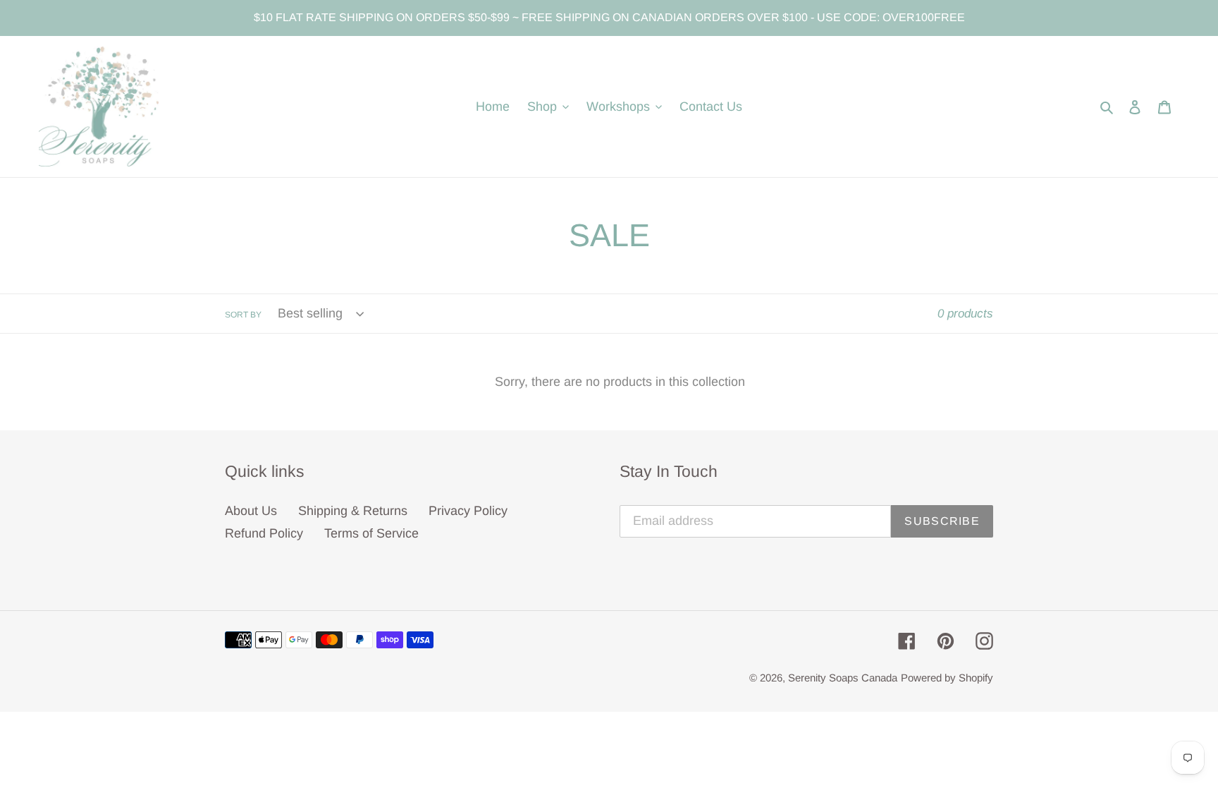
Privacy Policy (468, 511)
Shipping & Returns (352, 511)
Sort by (243, 315)
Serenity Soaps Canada (842, 678)
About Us (251, 511)
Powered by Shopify (947, 678)
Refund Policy (264, 533)
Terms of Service (371, 533)
